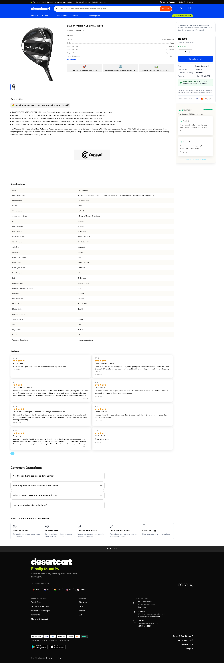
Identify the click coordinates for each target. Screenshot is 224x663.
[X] (186, 585)
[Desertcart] (40, 8)
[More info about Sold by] (209, 66)
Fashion (75, 16)
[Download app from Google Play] (39, 647)
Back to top (112, 549)
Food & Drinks (61, 16)
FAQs (189, 649)
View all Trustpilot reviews (195, 159)
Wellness (34, 16)
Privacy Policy (185, 640)
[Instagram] (180, 585)
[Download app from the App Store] (57, 647)
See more (71, 59)
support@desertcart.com (149, 616)
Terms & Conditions (183, 636)
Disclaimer (187, 644)
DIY (83, 16)
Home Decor (47, 16)
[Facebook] (191, 585)
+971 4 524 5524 (144, 626)
